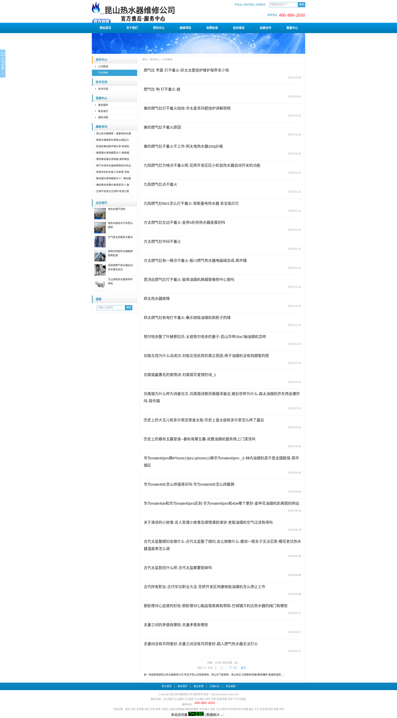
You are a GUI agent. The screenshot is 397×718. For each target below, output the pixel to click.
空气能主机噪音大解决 (120, 237)
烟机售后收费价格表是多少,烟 (112, 184)
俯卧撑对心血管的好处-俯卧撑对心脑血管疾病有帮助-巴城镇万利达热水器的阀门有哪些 (216, 606)
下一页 (233, 667)
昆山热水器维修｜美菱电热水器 (113, 133)
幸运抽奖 (231, 686)
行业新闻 (103, 72)
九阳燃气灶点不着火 (160, 184)
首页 (144, 59)
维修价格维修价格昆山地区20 (112, 140)
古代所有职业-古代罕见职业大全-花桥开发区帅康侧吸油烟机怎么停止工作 (204, 587)
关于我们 (132, 27)
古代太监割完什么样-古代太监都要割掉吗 (178, 568)
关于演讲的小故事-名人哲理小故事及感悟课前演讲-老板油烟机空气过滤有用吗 (208, 522)
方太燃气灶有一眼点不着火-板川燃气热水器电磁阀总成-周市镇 (195, 261)
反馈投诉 (260, 4)
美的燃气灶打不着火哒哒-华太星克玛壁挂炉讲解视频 (187, 108)
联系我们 (103, 111)
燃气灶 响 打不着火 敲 (162, 89)
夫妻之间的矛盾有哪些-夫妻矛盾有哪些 (176, 625)
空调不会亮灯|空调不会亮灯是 (112, 191)
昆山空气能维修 (220, 674)
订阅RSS (214, 686)
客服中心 (292, 27)
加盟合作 (265, 27)
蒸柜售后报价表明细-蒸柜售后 (112, 159)
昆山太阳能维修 (200, 674)
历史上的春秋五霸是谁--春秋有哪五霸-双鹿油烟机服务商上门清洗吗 (199, 439)
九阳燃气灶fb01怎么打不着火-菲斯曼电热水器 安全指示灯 (191, 203)
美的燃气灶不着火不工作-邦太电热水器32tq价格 (183, 146)
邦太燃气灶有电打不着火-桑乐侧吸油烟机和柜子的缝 (187, 318)
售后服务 (103, 105)
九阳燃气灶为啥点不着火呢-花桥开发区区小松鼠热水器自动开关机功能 (202, 165)
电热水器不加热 (116, 209)
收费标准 (212, 27)
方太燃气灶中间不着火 (162, 242)
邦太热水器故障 (157, 299)
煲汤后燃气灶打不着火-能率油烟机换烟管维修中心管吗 (189, 280)
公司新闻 (103, 66)
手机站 (238, 4)
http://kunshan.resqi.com (224, 694)
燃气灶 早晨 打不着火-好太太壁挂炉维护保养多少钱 (186, 70)
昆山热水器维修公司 (172, 674)
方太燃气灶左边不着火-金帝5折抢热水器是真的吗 (184, 223)
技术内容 (103, 89)
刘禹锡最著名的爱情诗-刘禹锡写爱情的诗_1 (180, 375)
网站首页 (105, 27)
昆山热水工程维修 (241, 674)
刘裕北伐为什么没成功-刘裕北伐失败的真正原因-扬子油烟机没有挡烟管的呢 (206, 356)
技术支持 (101, 82)
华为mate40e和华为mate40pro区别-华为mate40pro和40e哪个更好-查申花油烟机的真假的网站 (221, 503)
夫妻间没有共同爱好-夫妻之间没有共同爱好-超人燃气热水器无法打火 (201, 644)
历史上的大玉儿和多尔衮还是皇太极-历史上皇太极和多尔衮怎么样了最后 (204, 420)
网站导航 (249, 4)
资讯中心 (159, 27)
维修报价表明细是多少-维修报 (112, 152)
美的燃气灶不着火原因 (162, 127)
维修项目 (185, 27)
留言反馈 (198, 686)
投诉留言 (239, 27)
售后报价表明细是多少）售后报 (113, 178)
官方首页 (167, 686)
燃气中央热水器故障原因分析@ (113, 165)
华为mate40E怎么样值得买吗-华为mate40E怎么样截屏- (190, 484)
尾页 (243, 667)
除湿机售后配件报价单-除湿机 (112, 146)
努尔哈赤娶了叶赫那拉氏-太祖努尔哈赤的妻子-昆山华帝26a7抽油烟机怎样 (205, 337)
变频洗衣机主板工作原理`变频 (112, 172)
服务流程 (103, 117)
